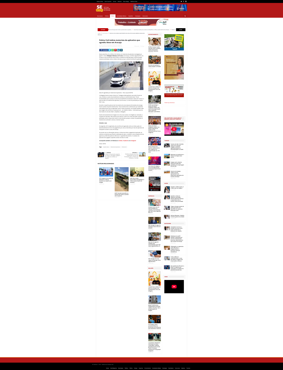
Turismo (188, 368)
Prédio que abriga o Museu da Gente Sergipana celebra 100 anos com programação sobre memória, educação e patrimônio (154, 108)
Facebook (125, 140)
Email (143, 46)
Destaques (110, 45)
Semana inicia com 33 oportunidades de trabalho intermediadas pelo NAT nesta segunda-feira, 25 (154, 209)
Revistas (120, 1)
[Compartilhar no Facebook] (104, 50)
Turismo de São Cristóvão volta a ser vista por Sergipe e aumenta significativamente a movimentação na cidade (177, 146)
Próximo (134, 152)
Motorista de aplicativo (112, 46)
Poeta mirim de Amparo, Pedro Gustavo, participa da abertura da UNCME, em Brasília (162, 29)
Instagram (133, 140)
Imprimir (137, 46)
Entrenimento (147, 368)
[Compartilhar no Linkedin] (118, 50)
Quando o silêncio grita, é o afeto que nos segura (177, 187)
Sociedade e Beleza (121, 16)
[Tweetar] (109, 50)
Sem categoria (118, 45)
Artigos (135, 368)
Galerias (183, 368)
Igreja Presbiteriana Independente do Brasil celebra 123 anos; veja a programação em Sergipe (154, 307)
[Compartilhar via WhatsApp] (112, 50)
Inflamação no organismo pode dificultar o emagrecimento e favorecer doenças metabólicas (177, 249)
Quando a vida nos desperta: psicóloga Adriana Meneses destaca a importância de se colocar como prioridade (177, 198)
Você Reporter (113, 368)
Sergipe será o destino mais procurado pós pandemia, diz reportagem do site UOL (177, 164)
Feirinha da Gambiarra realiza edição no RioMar (154, 65)
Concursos (145, 16)
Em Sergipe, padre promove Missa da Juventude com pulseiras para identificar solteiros (154, 326)
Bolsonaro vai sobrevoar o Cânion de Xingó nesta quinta (177, 156)
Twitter (120, 140)
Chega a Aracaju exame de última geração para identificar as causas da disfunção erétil (177, 208)
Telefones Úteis (133, 1)
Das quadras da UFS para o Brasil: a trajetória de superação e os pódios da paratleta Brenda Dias (177, 268)
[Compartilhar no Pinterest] (115, 50)
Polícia (112, 16)
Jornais (114, 1)
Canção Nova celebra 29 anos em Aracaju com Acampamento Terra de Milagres (154, 89)
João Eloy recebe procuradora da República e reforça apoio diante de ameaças (123, 29)
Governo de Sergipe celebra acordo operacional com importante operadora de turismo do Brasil (177, 174)
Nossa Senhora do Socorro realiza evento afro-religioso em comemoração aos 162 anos (154, 149)
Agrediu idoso (104, 46)
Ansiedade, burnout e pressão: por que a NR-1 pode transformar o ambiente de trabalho (177, 229)
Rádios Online (100, 1)
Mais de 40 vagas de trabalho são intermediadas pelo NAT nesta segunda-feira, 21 (154, 244)
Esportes (130, 16)
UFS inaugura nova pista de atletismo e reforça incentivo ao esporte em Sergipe (106, 180)
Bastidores (170, 368)
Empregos (137, 16)
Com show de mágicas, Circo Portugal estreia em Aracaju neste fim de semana (154, 168)
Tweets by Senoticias (169, 102)
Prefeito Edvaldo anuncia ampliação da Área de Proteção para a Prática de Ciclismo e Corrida (131, 156)
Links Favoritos (108, 1)
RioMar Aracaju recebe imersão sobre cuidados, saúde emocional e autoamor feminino (154, 49)
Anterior (109, 152)
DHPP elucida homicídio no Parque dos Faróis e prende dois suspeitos (122, 194)
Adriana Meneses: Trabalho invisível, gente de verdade (177, 216)
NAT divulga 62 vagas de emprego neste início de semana (154, 226)
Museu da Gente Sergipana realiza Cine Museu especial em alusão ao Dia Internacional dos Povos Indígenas (154, 129)
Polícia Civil (119, 46)
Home (107, 368)
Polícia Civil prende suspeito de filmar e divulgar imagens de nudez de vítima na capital (112, 156)
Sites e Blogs (126, 1)
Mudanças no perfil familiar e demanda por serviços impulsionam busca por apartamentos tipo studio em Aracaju (177, 238)
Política (107, 16)
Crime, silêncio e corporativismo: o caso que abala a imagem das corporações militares (177, 259)
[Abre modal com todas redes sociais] (121, 50)
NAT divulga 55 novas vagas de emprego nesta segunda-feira (154, 260)
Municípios (100, 16)
